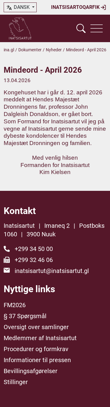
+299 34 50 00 (34, 249)
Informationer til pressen (37, 360)
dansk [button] (22, 7)
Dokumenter (30, 49)
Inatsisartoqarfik (76, 7)
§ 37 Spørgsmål (25, 316)
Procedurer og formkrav (36, 349)
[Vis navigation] (96, 28)
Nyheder (54, 49)
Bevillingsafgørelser (30, 371)
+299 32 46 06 (34, 259)
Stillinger (16, 382)
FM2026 (15, 305)
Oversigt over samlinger (36, 327)
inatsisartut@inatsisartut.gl (52, 270)
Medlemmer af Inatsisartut (40, 338)
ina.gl (9, 49)
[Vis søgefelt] (81, 28)
